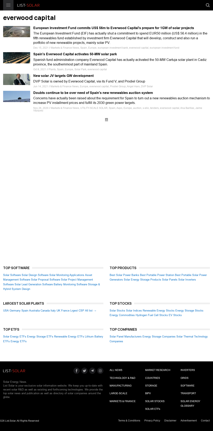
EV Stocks (175, 315)
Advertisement (189, 420)
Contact (205, 420)
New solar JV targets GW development (63, 76)
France (65, 310)
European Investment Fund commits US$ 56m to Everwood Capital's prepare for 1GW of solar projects (113, 28)
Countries (152, 378)
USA (6, 310)
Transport (188, 393)
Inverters (188, 370)
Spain (24, 310)
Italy (53, 310)
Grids (184, 378)
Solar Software (12, 275)
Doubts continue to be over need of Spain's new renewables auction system (93, 93)
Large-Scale (118, 393)
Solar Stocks (117, 310)
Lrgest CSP (77, 310)
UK (58, 310)
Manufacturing (120, 385)
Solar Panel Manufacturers (126, 336)
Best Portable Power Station (157, 275)
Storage (151, 385)
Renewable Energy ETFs (69, 336)
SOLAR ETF (152, 409)
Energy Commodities (122, 315)
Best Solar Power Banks (124, 275)
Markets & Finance (123, 401)
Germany (15, 310)
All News (116, 370)
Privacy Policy (152, 420)
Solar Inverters (187, 279)
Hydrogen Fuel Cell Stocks (152, 315)
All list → (90, 310)
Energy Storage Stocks (189, 310)
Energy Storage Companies (159, 336)
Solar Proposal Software (45, 279)
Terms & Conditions (129, 420)
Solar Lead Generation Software (34, 284)
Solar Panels (169, 279)
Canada (45, 310)
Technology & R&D (122, 378)
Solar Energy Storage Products (142, 279)
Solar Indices (134, 310)
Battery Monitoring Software (70, 284)
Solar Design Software (35, 275)
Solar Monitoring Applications (66, 275)
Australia (34, 310)
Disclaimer (170, 420)
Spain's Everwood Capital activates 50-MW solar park (75, 54)
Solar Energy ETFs (14, 336)
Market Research (157, 370)
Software (187, 385)
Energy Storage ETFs (40, 336)
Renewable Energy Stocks (159, 310)
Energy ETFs (19, 341)
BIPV (148, 393)
